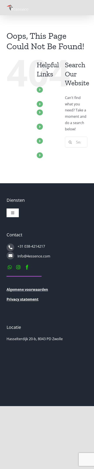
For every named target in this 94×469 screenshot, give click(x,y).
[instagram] (18, 267)
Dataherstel (55, 103)
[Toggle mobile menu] (85, 7)
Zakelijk (51, 155)
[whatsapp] (10, 267)
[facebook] (27, 267)
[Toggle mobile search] (76, 7)
